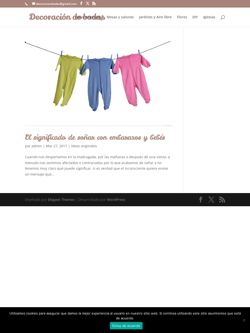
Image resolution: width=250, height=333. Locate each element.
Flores (182, 17)
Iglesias (209, 17)
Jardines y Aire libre (155, 17)
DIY (195, 17)
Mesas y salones (120, 17)
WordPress (116, 199)
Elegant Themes (61, 199)
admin (36, 146)
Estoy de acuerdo (126, 326)
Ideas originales (88, 17)
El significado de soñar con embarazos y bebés (95, 137)
